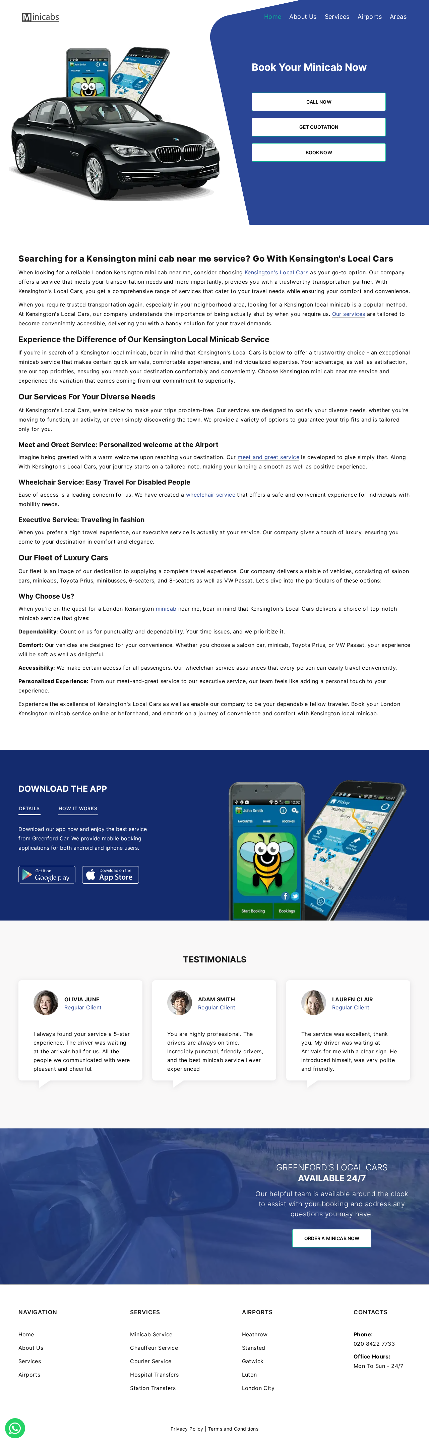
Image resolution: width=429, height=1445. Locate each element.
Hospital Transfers (154, 1374)
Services (337, 16)
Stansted (253, 1347)
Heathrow (255, 1334)
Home (273, 16)
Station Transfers (153, 1388)
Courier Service (150, 1361)
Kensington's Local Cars (276, 272)
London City (258, 1388)
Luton (249, 1374)
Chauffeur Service (154, 1347)
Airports (370, 16)
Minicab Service (151, 1334)
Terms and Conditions (233, 1429)
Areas (398, 16)
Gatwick (253, 1361)
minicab (166, 608)
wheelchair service (210, 494)
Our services (348, 314)
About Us (302, 16)
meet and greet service (268, 457)
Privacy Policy (187, 1429)
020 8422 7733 (374, 1343)
